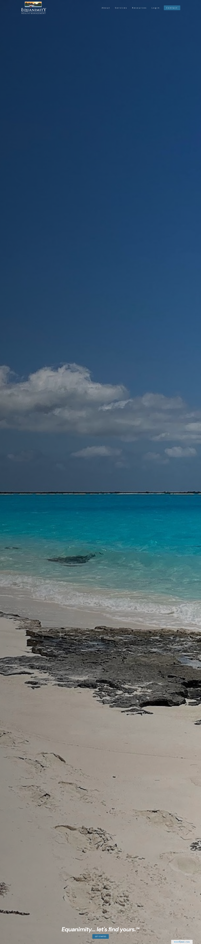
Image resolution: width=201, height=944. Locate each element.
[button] (106, 8)
